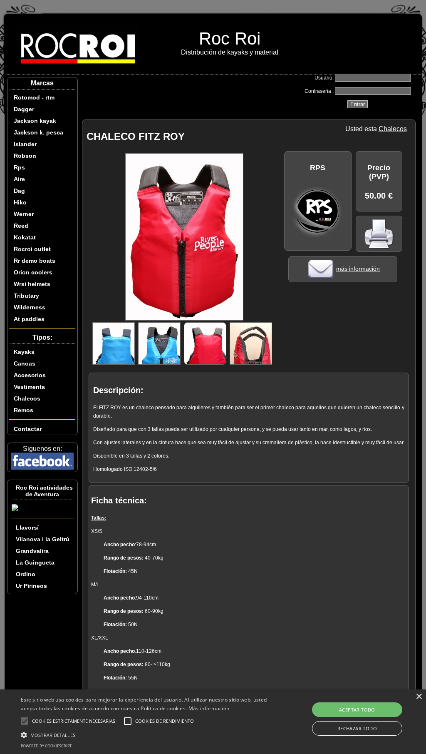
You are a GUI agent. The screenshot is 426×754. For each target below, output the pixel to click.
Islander (25, 144)
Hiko (20, 202)
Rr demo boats (34, 260)
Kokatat (25, 237)
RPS (317, 168)
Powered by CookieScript (46, 746)
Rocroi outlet (32, 249)
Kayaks (24, 351)
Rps (19, 167)
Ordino (25, 574)
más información (358, 268)
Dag (19, 190)
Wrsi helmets (32, 284)
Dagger (24, 109)
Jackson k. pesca (38, 132)
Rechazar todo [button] (357, 728)
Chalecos (27, 398)
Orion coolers (33, 272)
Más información (209, 708)
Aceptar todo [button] (357, 710)
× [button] (419, 697)
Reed (21, 225)
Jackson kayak (35, 120)
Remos (23, 410)
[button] (146, 734)
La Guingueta (35, 562)
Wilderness (29, 307)
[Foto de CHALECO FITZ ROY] (184, 318)
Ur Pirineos (31, 585)
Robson (25, 155)
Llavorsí (27, 527)
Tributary (26, 295)
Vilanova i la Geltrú (42, 539)
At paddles (29, 319)
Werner (24, 214)
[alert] (213, 721)
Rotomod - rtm (34, 97)
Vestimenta (29, 386)
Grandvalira (32, 550)
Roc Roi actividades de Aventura (44, 491)
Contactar (28, 429)
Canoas (24, 363)
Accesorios (30, 375)
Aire (19, 179)
